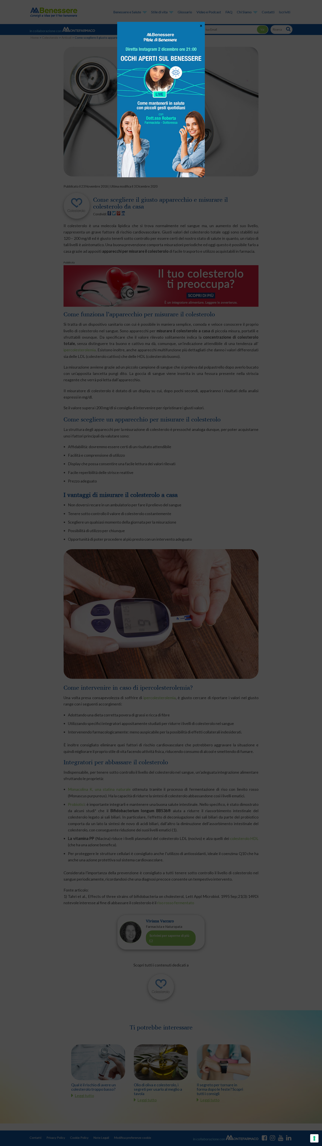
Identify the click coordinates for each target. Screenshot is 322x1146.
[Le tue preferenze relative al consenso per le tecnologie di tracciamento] (314, 1138)
